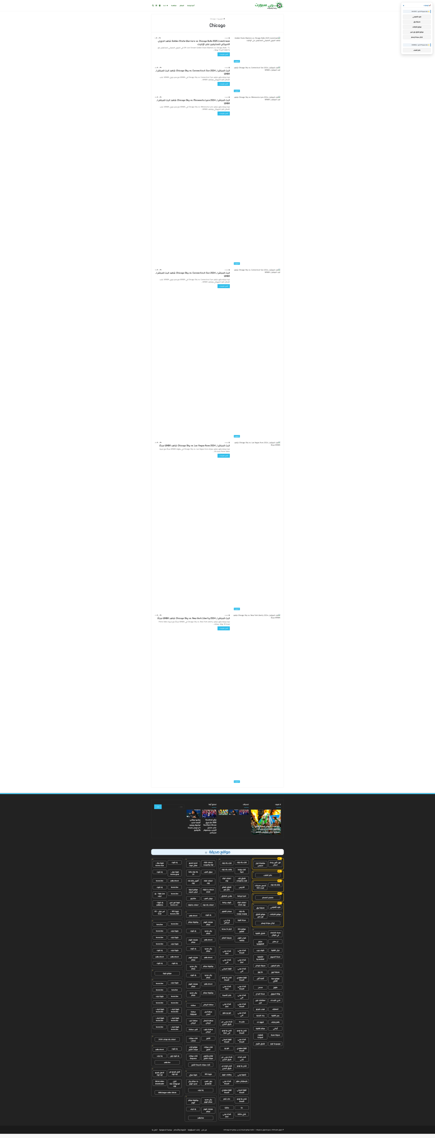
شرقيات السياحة (260, 1036)
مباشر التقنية (260, 1028)
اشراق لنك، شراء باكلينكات (241, 879)
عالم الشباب (267, 875)
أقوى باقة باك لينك (193, 882)
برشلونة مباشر (193, 922)
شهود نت (260, 1022)
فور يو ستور (227, 1012)
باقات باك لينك (227, 869)
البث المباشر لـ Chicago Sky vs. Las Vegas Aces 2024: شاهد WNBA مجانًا (194, 445)
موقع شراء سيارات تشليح (193, 1048)
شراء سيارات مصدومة (193, 1057)
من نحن (204, 1129)
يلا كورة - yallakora (159, 904)
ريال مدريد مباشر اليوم (208, 1101)
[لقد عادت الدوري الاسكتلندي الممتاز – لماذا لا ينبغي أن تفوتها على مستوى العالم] (223, 812)
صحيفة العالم (227, 937)
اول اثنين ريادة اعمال (275, 864)
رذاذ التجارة (260, 1015)
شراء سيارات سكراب (193, 1039)
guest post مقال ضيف (193, 864)
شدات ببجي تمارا (227, 952)
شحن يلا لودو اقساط (227, 979)
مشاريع (193, 898)
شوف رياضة (226, 902)
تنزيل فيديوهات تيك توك (174, 1084)
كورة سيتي (193, 1074)
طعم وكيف (275, 1022)
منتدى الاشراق (226, 896)
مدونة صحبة (275, 1035)
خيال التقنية (275, 950)
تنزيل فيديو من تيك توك (174, 1073)
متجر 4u (242, 1021)
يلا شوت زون (174, 1056)
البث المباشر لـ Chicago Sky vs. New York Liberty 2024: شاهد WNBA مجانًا (193, 618)
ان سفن (275, 941)
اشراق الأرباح (260, 1043)
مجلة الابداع (260, 993)
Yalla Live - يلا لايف (160, 895)
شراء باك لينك (242, 862)
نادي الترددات (275, 1000)
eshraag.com (228, 1129)
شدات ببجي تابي (227, 961)
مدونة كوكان (260, 965)
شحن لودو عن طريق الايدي (227, 1067)
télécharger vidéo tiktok (167, 1092)
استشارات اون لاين (260, 1001)
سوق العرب (208, 872)
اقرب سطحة (193, 1029)
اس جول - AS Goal (160, 912)
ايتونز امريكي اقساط (227, 1040)
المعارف (275, 1009)
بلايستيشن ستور (241, 1081)
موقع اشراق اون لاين (260, 915)
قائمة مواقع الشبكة (247, 1129)
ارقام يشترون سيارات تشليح (208, 1057)
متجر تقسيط (226, 995)
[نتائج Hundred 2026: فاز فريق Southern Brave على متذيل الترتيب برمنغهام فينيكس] (244, 812)
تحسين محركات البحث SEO (260, 887)
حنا (242, 1107)
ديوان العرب (208, 898)
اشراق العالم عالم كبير (226, 888)
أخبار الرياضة (191, 5)
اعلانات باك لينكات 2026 (167, 1039)
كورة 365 (208, 1074)
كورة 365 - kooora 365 (174, 912)
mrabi (226, 38)
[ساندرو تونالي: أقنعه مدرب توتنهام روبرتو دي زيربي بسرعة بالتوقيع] (233, 812)
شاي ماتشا (242, 1114)
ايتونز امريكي (227, 968)
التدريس (242, 887)
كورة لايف (175, 931)
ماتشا (227, 1107)
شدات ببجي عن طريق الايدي (226, 1023)
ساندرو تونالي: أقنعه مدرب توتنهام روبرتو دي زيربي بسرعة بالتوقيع (194, 825)
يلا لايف (201, 1090)
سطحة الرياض (208, 1004)
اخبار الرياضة (241, 896)
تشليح (208, 1038)
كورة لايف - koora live (174, 1010)
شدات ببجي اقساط (242, 951)
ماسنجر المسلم (267, 897)
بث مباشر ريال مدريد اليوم (193, 1082)
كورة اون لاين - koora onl (174, 904)
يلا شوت (208, 915)
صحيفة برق (260, 907)
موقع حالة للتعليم (242, 930)
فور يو (226, 1048)
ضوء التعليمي (275, 907)
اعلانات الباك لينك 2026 (241, 904)
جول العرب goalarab (208, 1082)
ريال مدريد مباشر (208, 932)
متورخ (275, 987)
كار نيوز (260, 972)
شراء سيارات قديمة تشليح (200, 1064)
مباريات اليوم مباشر (208, 923)
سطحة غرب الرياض (193, 1022)
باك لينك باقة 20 (193, 873)
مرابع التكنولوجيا (260, 942)
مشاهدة (173, 5)
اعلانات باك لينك (208, 905)
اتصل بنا (155, 1129)
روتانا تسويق (275, 993)
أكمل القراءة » (223, 54)
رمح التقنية (275, 1015)
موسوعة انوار (275, 1043)
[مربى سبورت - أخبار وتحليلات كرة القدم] (268, 5)
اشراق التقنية (260, 933)
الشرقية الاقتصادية (260, 958)
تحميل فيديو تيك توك (159, 1073)
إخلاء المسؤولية (194, 1129)
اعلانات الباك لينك (226, 879)
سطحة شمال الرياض (208, 1022)
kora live (160, 924)
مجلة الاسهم (275, 956)
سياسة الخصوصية (165, 1129)
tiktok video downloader (159, 1082)
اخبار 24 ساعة (227, 929)
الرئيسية (220, 19)
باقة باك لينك (275, 884)
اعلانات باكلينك (193, 905)
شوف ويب (260, 950)
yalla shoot (193, 915)
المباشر (182, 5)
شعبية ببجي (241, 1074)
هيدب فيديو (260, 1009)
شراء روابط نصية (242, 871)
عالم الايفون (275, 965)
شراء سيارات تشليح (208, 1048)
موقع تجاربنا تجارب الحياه (193, 891)
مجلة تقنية (242, 920)
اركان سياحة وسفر (268, 923)
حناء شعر (226, 1098)
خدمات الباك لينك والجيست (208, 863)
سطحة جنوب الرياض (208, 1030)
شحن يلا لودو (242, 1066)
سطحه (193, 1005)
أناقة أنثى (260, 978)
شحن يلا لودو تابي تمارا (227, 1032)
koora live (159, 880)
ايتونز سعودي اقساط (242, 979)
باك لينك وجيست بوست (242, 912)
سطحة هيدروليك (193, 1013)
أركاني (275, 1028)
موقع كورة (167, 973)
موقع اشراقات (275, 914)
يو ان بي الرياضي (227, 921)
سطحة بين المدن (208, 1013)
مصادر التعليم (227, 911)
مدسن (260, 987)
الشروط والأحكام (180, 1129)
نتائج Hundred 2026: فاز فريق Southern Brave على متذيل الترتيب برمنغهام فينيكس (268, 829)
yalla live (201, 1118)
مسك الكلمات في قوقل (275, 934)
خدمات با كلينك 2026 (208, 891)
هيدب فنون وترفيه (242, 939)
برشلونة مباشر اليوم (193, 1101)
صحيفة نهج (275, 972)
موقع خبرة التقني (275, 980)
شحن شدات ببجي (242, 1058)
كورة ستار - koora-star (160, 864)
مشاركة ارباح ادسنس (260, 864)
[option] (266, 822)
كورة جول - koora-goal (174, 873)
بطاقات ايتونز (227, 1074)
